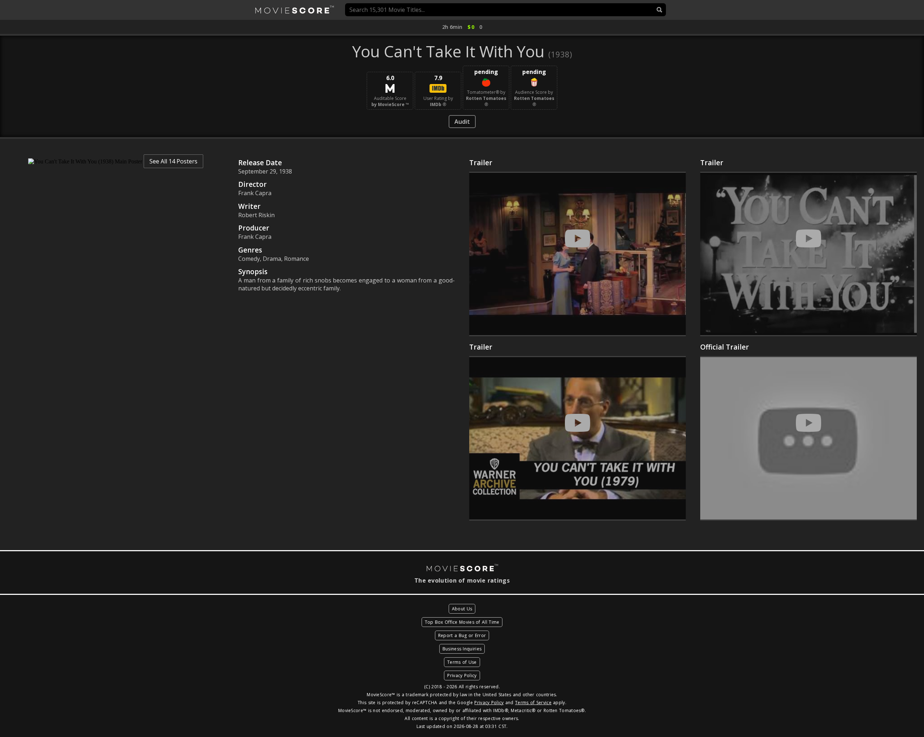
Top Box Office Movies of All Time (462, 622)
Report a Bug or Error (462, 635)
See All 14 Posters (173, 161)
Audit (462, 122)
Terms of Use (462, 662)
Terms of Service (533, 702)
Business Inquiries (462, 649)
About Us (462, 609)
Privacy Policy (461, 675)
